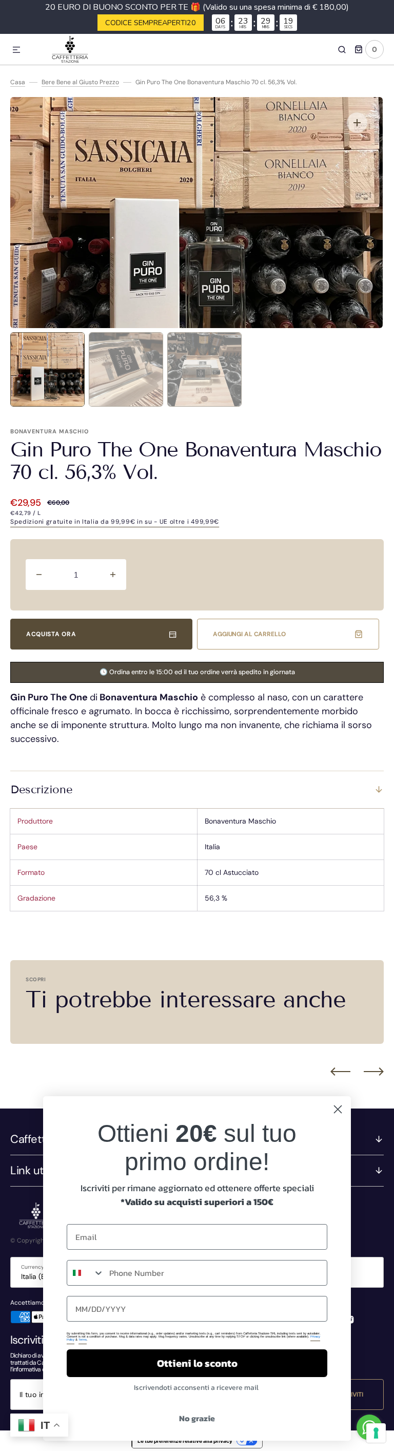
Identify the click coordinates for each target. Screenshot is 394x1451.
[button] (16, 50)
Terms (82, 1339)
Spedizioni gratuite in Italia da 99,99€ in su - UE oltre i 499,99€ (114, 522)
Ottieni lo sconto (197, 1363)
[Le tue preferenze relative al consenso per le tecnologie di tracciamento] (376, 1433)
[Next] (374, 1071)
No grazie (197, 1418)
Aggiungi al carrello (249, 634)
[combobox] (85, 1273)
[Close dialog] (338, 1109)
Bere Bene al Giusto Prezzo (80, 82)
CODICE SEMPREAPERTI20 (150, 22)
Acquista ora (51, 634)
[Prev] (340, 1071)
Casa (17, 82)
